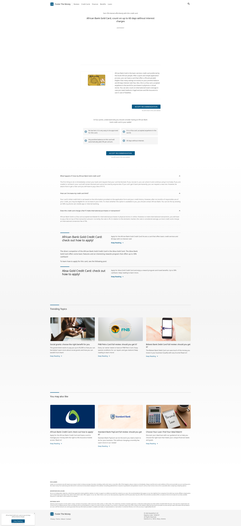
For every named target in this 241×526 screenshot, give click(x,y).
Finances (95, 4)
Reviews (76, 4)
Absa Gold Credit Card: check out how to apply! (83, 272)
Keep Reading (18, 521)
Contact (68, 519)
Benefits (103, 4)
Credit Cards (85, 4)
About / (63, 519)
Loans (110, 4)
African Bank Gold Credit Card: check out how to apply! (82, 238)
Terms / (58, 519)
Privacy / (53, 519)
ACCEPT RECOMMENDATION (146, 107)
